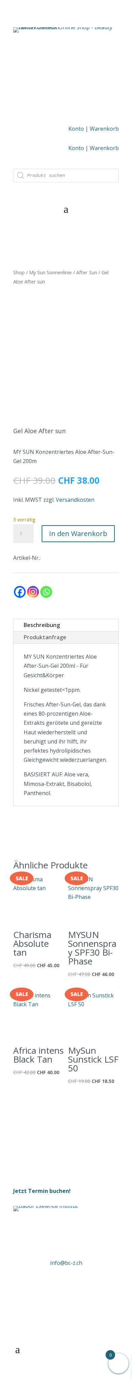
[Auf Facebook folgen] (58, 1283)
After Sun (86, 272)
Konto (76, 128)
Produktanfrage (45, 637)
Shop (19, 272)
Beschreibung (42, 625)
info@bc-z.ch (66, 1263)
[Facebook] (20, 592)
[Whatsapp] (46, 592)
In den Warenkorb (78, 533)
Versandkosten (75, 499)
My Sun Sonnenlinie (50, 272)
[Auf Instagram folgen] (73, 1283)
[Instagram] (33, 592)
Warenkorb (104, 128)
